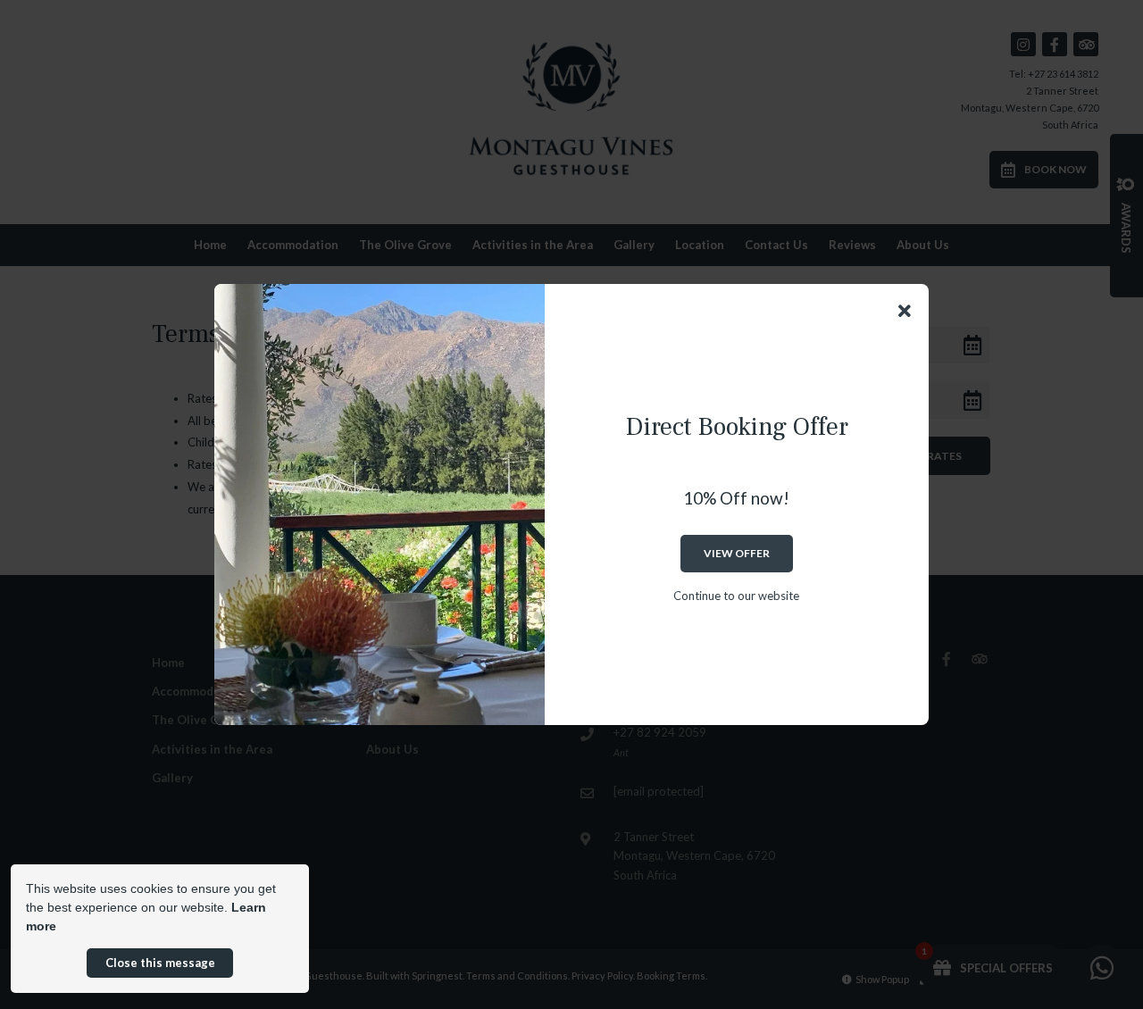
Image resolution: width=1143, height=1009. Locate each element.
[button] (904, 311)
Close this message (160, 962)
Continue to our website (736, 595)
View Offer (737, 553)
